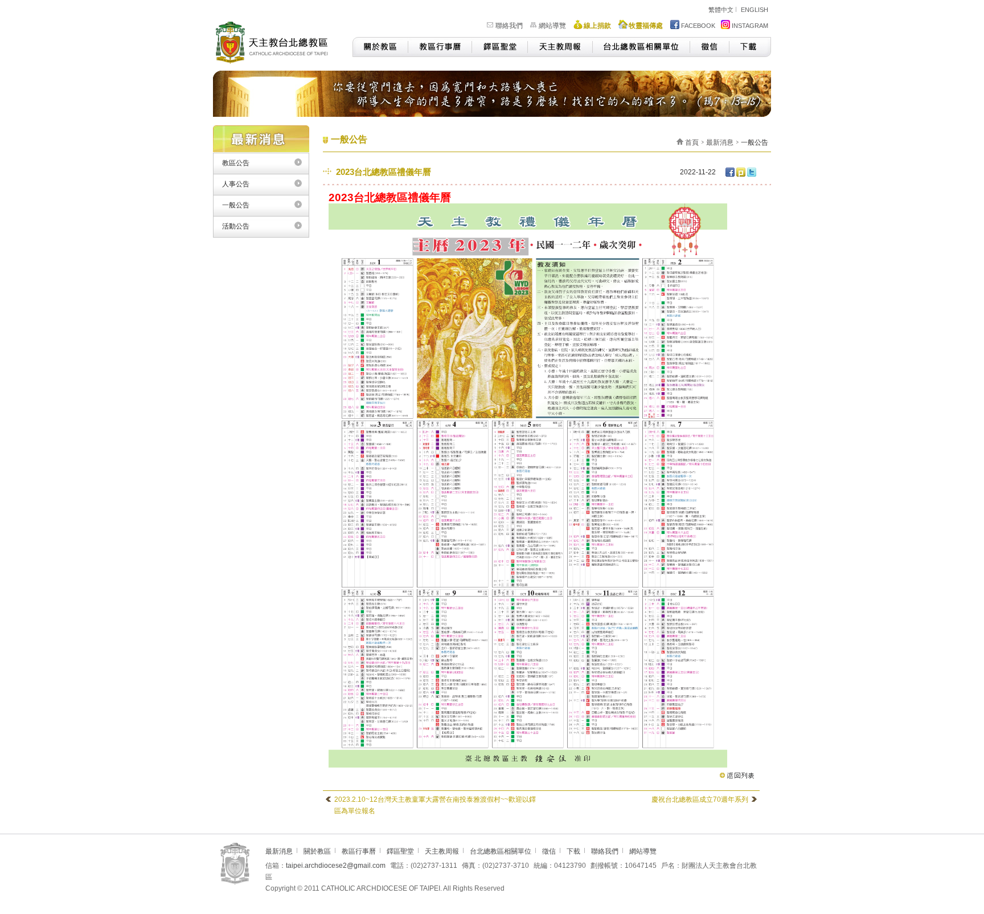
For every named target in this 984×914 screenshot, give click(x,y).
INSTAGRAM (750, 25)
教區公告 (235, 163)
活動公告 (235, 226)
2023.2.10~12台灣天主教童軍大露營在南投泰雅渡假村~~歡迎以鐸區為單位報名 (435, 805)
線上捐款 (597, 26)
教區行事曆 (440, 47)
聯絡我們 (509, 26)
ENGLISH (754, 9)
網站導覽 (552, 26)
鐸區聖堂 (499, 47)
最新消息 (719, 142)
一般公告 (235, 205)
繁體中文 (720, 9)
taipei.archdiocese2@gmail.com (336, 866)
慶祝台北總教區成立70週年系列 (699, 799)
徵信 (709, 47)
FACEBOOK (698, 25)
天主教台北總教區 (277, 41)
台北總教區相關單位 (641, 47)
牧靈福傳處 (646, 26)
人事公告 (235, 184)
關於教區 (380, 47)
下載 (750, 47)
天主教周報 (559, 47)
